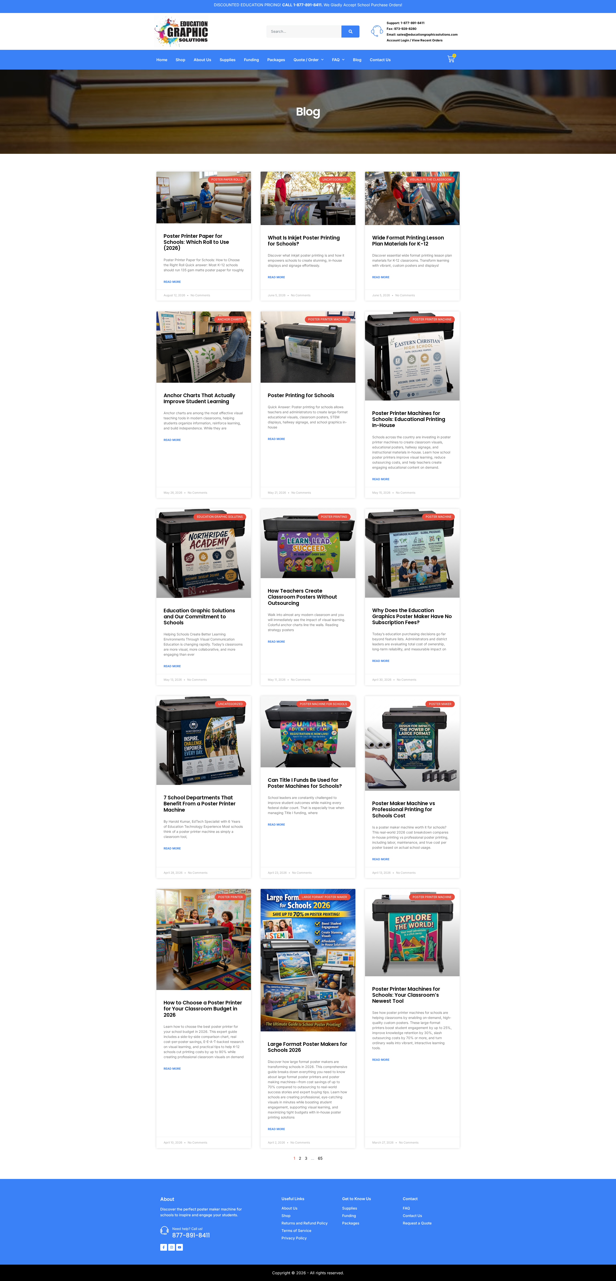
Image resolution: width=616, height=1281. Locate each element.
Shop (180, 59)
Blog (357, 59)
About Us (202, 59)
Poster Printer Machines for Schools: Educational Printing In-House (408, 419)
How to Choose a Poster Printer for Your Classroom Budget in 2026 (203, 1008)
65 (320, 1158)
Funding (251, 59)
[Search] (350, 32)
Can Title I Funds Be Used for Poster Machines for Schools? (305, 782)
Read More (172, 282)
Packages (276, 59)
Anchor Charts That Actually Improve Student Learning (199, 398)
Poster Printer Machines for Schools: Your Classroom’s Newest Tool (406, 994)
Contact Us (380, 59)
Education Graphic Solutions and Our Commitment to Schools (199, 616)
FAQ (336, 59)
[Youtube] (179, 1247)
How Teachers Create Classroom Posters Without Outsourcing (302, 596)
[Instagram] (171, 1247)
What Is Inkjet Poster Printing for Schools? (304, 240)
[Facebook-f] (163, 1247)
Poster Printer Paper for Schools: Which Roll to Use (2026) (196, 242)
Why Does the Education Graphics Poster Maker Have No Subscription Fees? (412, 616)
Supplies (228, 59)
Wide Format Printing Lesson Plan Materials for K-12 (408, 240)
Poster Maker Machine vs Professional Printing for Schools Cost (403, 809)
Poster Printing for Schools (301, 395)
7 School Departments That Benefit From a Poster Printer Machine (200, 803)
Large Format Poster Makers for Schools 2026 (307, 1047)
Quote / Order (306, 59)
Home (161, 59)
